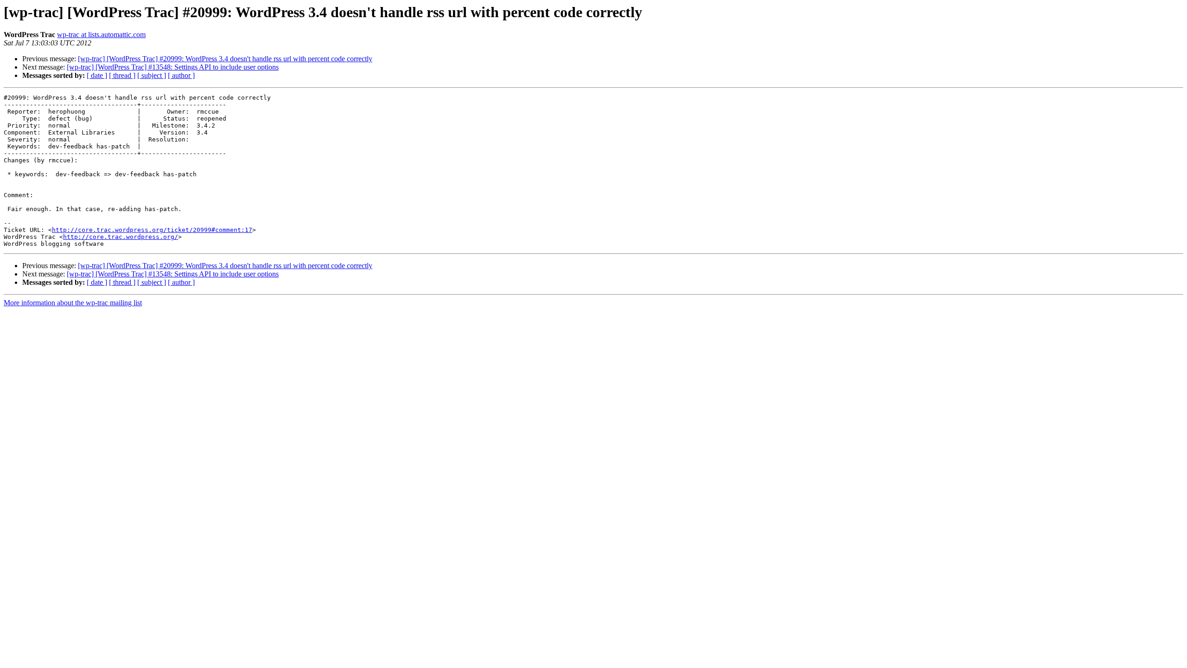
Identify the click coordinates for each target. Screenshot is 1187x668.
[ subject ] (151, 75)
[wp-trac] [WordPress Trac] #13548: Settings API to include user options (173, 67)
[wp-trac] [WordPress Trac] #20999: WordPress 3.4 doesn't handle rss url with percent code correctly (225, 59)
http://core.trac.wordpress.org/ (120, 236)
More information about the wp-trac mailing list (73, 303)
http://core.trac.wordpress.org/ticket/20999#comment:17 (152, 229)
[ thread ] (122, 75)
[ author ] (181, 75)
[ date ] (97, 75)
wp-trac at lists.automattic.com (101, 35)
